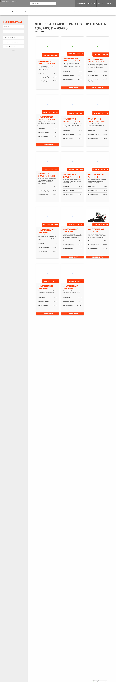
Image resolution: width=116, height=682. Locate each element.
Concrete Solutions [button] (79, 11)
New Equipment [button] (13, 11)
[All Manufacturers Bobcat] (13, 32)
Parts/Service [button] (65, 11)
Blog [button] (106, 11)
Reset (13, 50)
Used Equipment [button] (26, 11)
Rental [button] (55, 11)
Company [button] (98, 11)
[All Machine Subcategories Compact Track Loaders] (13, 42)
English (98, 681)
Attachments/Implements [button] (42, 11)
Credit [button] (90, 11)
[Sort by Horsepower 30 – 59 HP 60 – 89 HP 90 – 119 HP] (13, 47)
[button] (9, 3)
